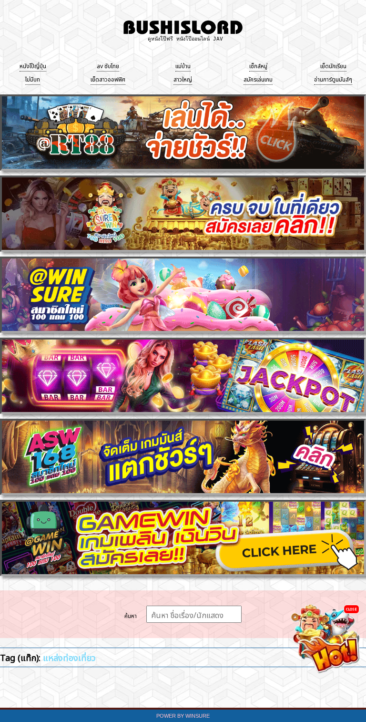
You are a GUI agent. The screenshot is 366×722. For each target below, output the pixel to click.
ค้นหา (130, 615)
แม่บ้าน (183, 65)
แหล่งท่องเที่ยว (69, 656)
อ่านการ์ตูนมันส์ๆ (333, 79)
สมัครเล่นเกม (258, 79)
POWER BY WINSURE (183, 716)
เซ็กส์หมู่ (258, 65)
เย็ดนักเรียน (333, 65)
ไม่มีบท (32, 79)
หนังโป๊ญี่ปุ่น (33, 65)
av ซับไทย (108, 65)
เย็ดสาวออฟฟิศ (108, 79)
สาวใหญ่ (182, 79)
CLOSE (351, 608)
